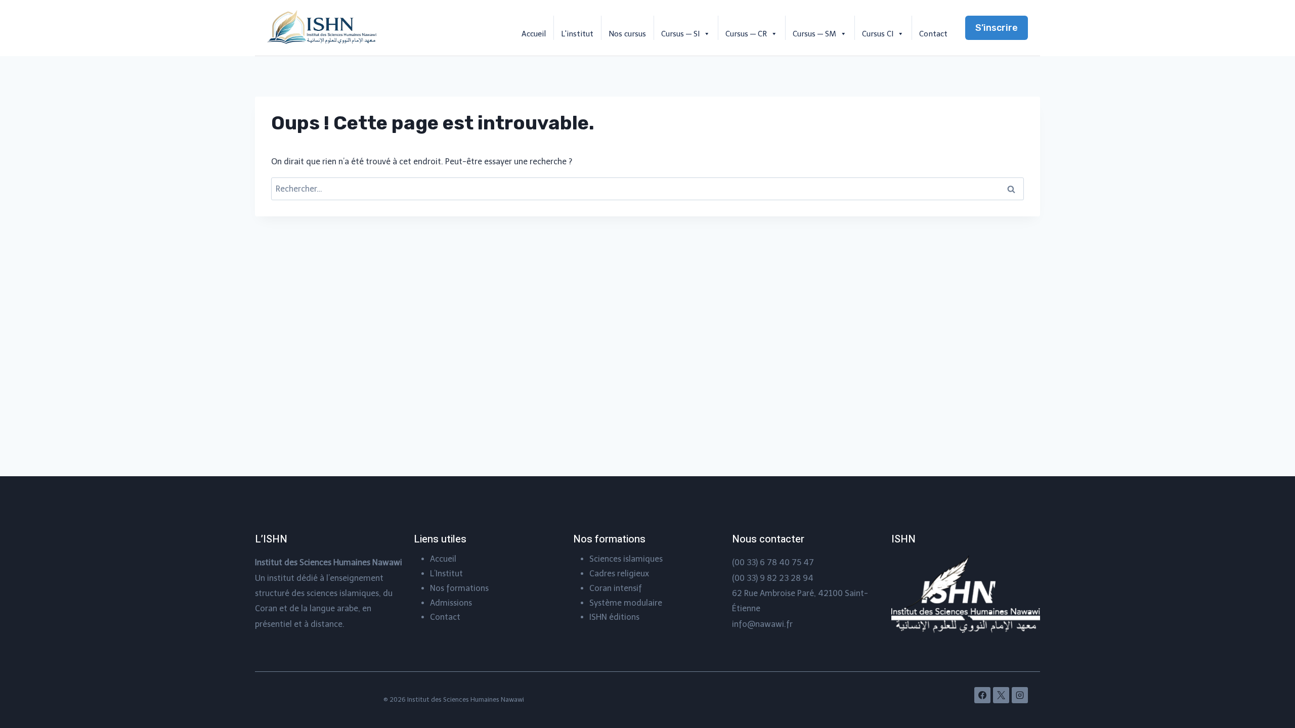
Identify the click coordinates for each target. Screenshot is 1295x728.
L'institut (577, 33)
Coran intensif (615, 588)
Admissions (451, 603)
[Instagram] (1020, 695)
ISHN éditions (614, 617)
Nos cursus (627, 33)
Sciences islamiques (626, 559)
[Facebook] (982, 695)
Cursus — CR (746, 33)
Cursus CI (877, 33)
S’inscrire (996, 27)
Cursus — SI (680, 33)
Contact (933, 33)
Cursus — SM (814, 33)
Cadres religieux (619, 573)
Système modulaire (625, 603)
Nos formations (459, 588)
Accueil (534, 33)
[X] (1001, 695)
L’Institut (446, 573)
